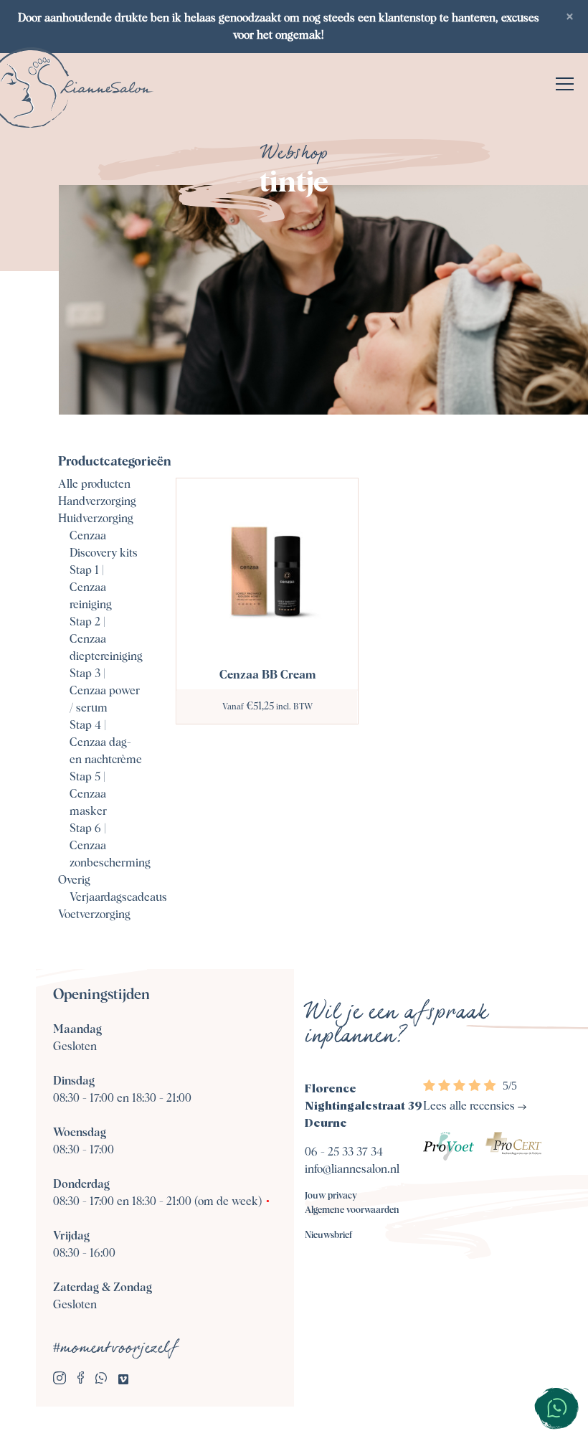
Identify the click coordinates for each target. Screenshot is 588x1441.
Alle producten (94, 484)
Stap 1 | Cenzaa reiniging (91, 587)
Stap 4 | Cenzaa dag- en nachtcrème (106, 742)
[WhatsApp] (101, 1380)
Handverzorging (97, 501)
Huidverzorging (95, 518)
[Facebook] (80, 1380)
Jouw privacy (331, 1196)
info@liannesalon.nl (352, 1169)
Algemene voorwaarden (352, 1210)
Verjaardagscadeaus (118, 897)
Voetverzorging (94, 914)
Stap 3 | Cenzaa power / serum (105, 691)
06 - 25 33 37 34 (344, 1152)
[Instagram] (59, 1380)
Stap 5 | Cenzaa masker (88, 794)
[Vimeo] (123, 1380)
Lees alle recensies (470, 1106)
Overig (74, 880)
